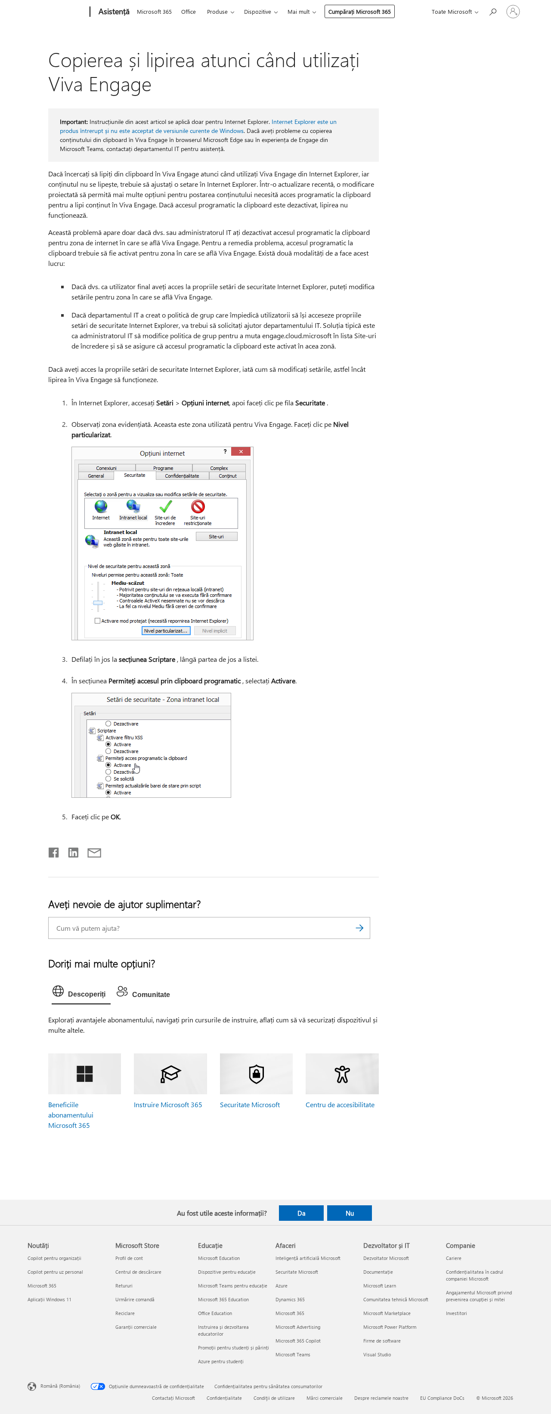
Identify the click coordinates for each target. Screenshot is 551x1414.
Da (301, 1213)
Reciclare (125, 1313)
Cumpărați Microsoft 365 (359, 11)
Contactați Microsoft (173, 1398)
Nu (350, 1213)
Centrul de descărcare (138, 1272)
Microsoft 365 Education (223, 1299)
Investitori (456, 1313)
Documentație (378, 1272)
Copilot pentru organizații (54, 1258)
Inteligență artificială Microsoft (308, 1258)
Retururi (124, 1285)
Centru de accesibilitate (340, 1104)
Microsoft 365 (154, 11)
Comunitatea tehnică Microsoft (395, 1299)
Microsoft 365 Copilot (298, 1340)
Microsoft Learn (379, 1285)
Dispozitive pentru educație (227, 1272)
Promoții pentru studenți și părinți (233, 1347)
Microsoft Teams (293, 1354)
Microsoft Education (219, 1258)
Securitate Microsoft (250, 1104)
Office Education (215, 1313)
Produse (217, 11)
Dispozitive (257, 11)
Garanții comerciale (136, 1327)
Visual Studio (377, 1354)
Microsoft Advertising (298, 1327)
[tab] (81, 993)
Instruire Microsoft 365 (168, 1104)
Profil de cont (129, 1258)
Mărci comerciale (324, 1398)
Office (188, 11)
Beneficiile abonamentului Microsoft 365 (70, 1115)
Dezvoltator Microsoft (386, 1258)
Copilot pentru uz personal (55, 1272)
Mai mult (299, 11)
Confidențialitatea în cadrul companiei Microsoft (474, 1275)
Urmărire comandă (135, 1299)
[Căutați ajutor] (492, 11)
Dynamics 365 (290, 1299)
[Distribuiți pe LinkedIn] (70, 851)
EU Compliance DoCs (442, 1398)
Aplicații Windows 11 (49, 1299)
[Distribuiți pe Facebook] (54, 851)
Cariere (453, 1258)
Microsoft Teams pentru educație (232, 1285)
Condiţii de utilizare (274, 1398)
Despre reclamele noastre (381, 1398)
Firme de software (382, 1340)
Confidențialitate (224, 1398)
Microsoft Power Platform (389, 1327)
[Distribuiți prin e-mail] (90, 851)
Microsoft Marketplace (387, 1313)
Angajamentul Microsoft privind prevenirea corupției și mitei (479, 1296)
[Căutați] (359, 928)
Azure (282, 1285)
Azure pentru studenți (221, 1361)
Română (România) (60, 1385)
